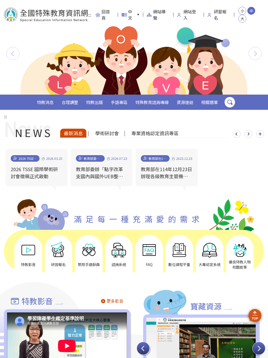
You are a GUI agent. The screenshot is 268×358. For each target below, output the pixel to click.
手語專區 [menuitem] (119, 102)
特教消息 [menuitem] (45, 102)
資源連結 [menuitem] (185, 102)
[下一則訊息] (248, 134)
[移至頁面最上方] (254, 315)
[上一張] (143, 348)
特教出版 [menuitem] (94, 102)
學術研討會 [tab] (107, 133)
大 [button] (242, 18)
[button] (12, 53)
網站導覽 (159, 14)
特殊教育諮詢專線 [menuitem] (152, 102)
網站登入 (189, 14)
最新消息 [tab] (73, 133)
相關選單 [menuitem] (209, 102)
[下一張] (258, 348)
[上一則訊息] (237, 134)
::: (89, 15)
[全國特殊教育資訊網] (46, 15)
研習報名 (220, 14)
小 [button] (242, 10)
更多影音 (115, 301)
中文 (130, 14)
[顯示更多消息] (260, 134)
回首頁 (106, 14)
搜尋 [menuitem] (230, 102)
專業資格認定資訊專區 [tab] (154, 133)
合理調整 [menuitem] (70, 102)
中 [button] (251, 10)
